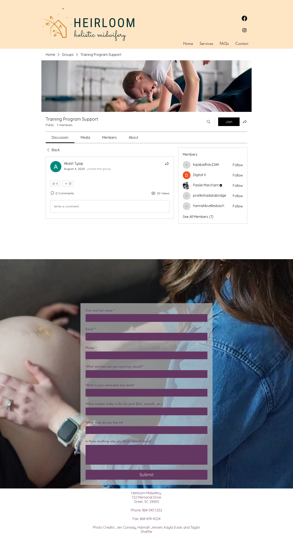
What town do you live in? (104, 422)
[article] (110, 188)
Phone (91, 348)
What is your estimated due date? (110, 385)
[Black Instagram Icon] (244, 30)
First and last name (100, 310)
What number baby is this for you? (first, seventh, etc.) (124, 404)
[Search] (208, 121)
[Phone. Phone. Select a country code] (92, 355)
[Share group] (244, 121)
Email (91, 329)
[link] (60, 137)
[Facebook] (244, 18)
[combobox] (146, 374)
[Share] (166, 163)
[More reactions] (68, 183)
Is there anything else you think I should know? (118, 441)
